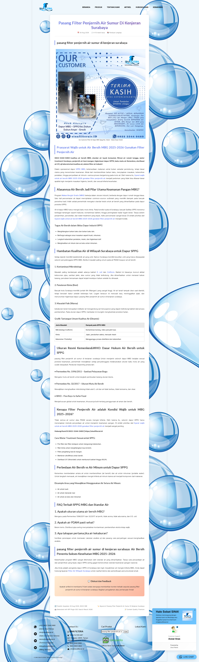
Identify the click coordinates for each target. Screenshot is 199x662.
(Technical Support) (46, 643)
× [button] (194, 610)
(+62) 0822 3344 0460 (47, 625)
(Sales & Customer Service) (49, 636)
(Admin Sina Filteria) (46, 629)
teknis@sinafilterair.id (47, 639)
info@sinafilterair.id (46, 632)
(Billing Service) (45, 649)
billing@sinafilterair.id (47, 646)
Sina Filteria (174, 647)
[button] (174, 633)
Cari (125, 631)
